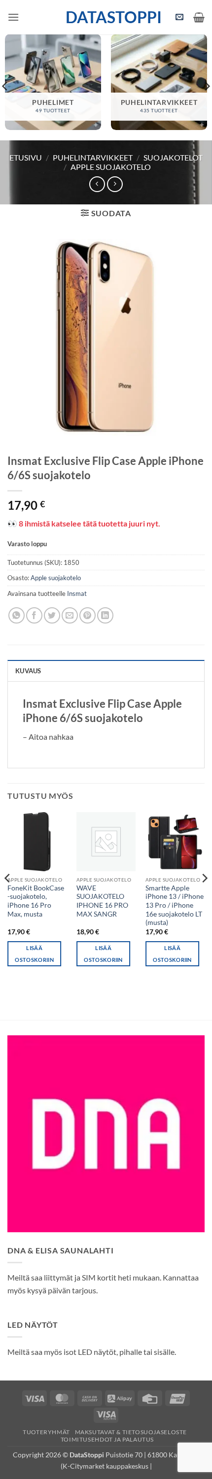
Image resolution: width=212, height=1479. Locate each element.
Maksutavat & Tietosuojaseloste (131, 1432)
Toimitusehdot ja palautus (107, 1439)
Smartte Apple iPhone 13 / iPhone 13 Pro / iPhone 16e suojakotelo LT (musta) (174, 905)
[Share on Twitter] (52, 615)
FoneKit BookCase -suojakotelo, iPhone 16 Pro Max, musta (35, 901)
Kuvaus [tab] (28, 671)
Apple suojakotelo (111, 166)
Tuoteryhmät (46, 1432)
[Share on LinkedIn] (105, 615)
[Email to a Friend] (70, 615)
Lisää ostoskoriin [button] (34, 954)
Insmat (77, 593)
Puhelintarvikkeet (93, 157)
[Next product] (97, 184)
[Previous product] (114, 184)
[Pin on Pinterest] (87, 615)
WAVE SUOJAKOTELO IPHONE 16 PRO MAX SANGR (102, 901)
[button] (13, 17)
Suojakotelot (173, 157)
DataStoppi (106, 17)
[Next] (204, 898)
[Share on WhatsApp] (16, 615)
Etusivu (25, 157)
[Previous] (8, 898)
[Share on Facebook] (34, 615)
